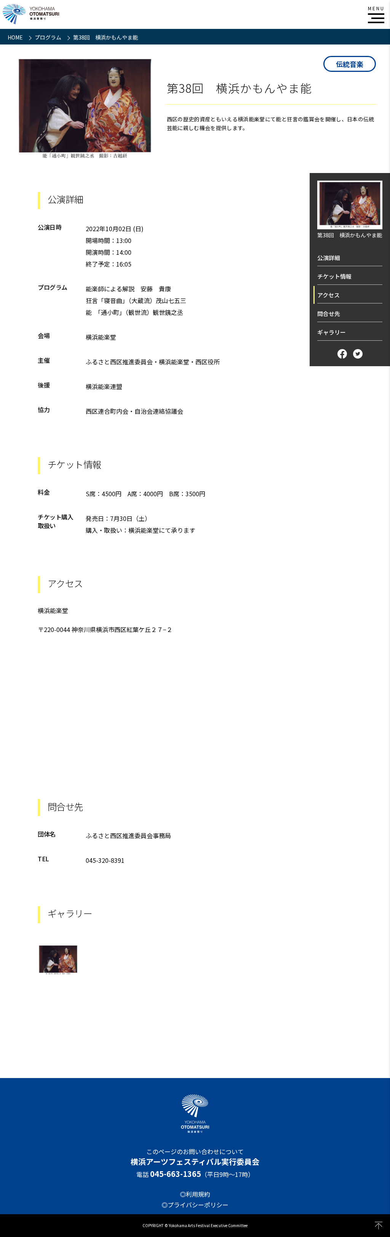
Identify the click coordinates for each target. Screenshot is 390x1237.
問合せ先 (328, 314)
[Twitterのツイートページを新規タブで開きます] (358, 354)
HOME (16, 37)
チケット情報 (334, 276)
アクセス (328, 295)
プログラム (48, 37)
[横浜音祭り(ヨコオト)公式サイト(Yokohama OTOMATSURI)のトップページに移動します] (31, 14)
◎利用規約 (195, 1194)
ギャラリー (331, 332)
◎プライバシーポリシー (195, 1204)
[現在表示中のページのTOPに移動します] (378, 1225)
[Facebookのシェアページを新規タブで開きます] (342, 354)
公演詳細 (328, 258)
